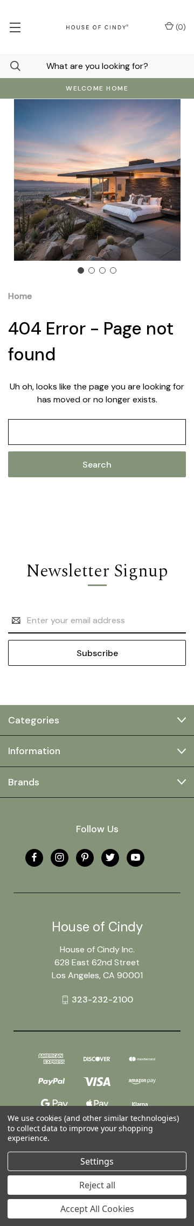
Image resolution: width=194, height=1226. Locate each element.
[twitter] (110, 857)
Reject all (97, 1185)
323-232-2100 (102, 999)
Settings (97, 1161)
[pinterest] (84, 857)
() (180, 27)
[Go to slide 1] (81, 270)
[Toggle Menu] (15, 27)
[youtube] (135, 857)
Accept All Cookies (97, 1209)
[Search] (10, 66)
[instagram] (59, 857)
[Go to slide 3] (102, 270)
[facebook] (34, 857)
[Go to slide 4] (113, 270)
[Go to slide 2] (91, 270)
